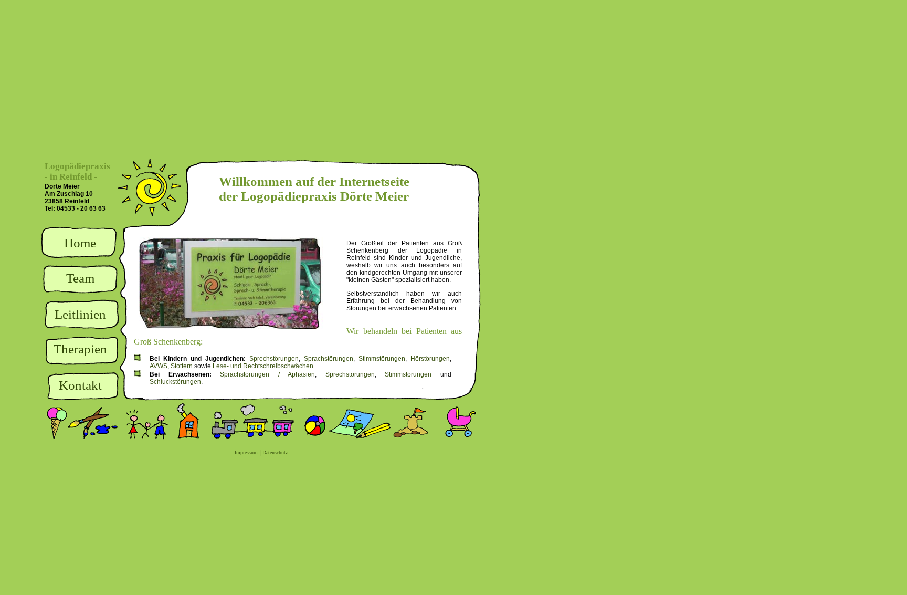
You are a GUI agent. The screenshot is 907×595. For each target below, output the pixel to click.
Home (80, 243)
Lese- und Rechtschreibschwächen (263, 366)
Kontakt (80, 385)
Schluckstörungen (175, 381)
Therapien (80, 349)
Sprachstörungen (328, 358)
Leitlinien (80, 314)
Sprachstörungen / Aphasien (267, 374)
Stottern (182, 366)
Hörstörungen (430, 358)
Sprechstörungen (274, 358)
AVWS (158, 366)
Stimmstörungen (381, 358)
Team (80, 278)
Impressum (246, 452)
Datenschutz (275, 452)
